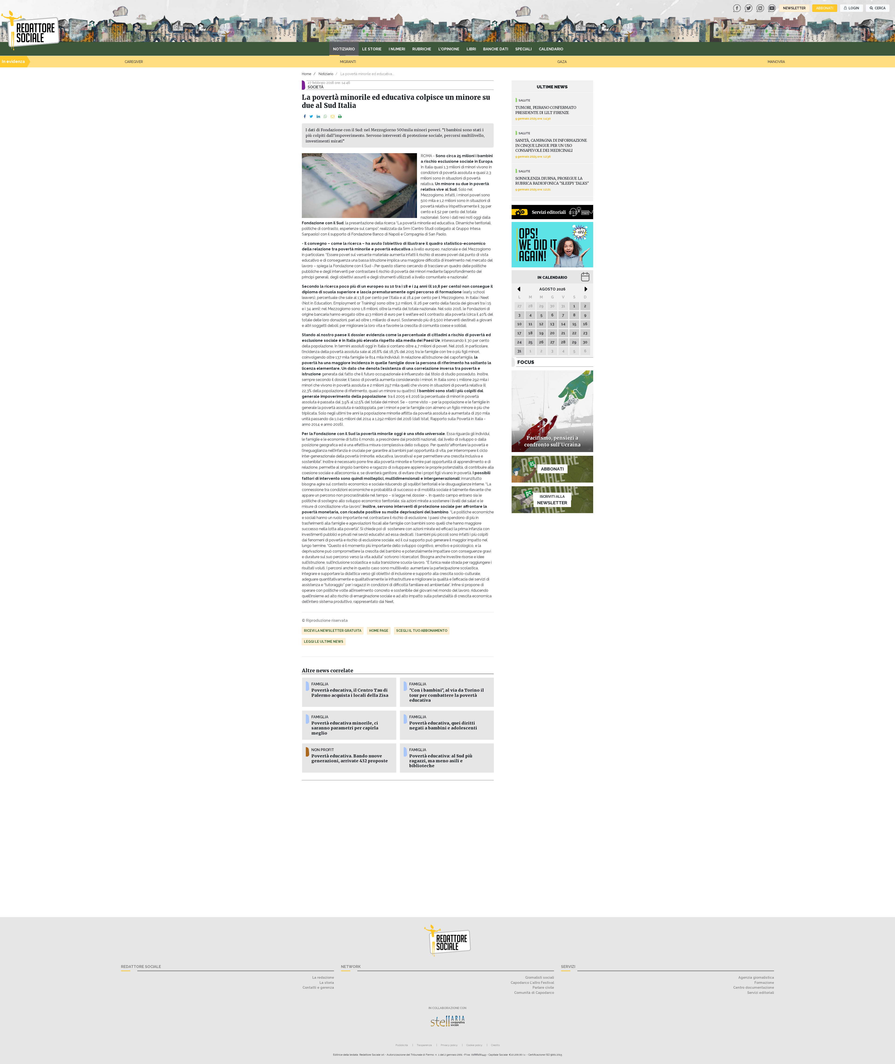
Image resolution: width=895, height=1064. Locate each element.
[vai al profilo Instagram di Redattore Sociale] (761, 8)
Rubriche (421, 49)
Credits (495, 1045)
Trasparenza (424, 1045)
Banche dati (495, 49)
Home (306, 74)
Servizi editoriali (760, 993)
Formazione (764, 983)
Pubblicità (402, 1045)
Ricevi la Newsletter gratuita (332, 630)
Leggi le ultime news (323, 641)
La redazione (323, 977)
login (853, 8)
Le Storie (372, 49)
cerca (879, 8)
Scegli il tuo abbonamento (421, 630)
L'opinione (448, 49)
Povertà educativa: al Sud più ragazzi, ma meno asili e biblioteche (440, 760)
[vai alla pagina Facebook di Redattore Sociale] (737, 8)
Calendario (551, 49)
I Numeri (397, 49)
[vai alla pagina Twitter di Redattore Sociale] (749, 8)
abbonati (824, 8)
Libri (471, 49)
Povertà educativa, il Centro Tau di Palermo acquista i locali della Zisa (349, 693)
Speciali (523, 49)
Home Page (378, 630)
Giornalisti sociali (539, 977)
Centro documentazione (753, 987)
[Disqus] (398, 846)
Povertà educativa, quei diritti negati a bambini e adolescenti (443, 726)
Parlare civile (543, 987)
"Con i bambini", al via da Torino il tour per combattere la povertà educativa (446, 695)
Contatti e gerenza (318, 987)
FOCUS (525, 362)
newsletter (794, 8)
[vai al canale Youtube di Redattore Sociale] (772, 8)
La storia (327, 983)
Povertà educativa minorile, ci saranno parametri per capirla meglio (344, 728)
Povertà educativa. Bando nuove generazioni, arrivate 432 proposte (349, 758)
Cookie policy (474, 1045)
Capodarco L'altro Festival (532, 983)
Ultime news (552, 86)
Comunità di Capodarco (534, 993)
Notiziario (344, 49)
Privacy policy (449, 1045)
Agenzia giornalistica (756, 977)
